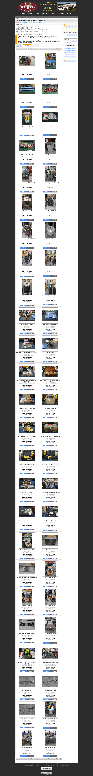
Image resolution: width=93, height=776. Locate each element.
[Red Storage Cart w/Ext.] (50, 624)
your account (29, 17)
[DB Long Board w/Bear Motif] (27, 624)
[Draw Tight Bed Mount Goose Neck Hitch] (27, 568)
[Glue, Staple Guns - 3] (27, 145)
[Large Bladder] (27, 286)
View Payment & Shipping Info (70, 52)
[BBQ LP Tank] (50, 229)
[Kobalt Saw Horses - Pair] (27, 88)
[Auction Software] (46, 773)
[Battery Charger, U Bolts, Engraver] (50, 60)
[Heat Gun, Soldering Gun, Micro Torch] (50, 116)
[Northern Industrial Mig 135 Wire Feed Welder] (27, 229)
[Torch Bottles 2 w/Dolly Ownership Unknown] (50, 173)
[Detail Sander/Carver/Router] (27, 483)
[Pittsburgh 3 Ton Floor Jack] (50, 257)
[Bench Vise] (50, 343)
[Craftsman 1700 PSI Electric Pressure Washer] (27, 257)
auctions (17, 17)
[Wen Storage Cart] (27, 738)
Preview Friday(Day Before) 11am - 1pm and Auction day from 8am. (32, 22)
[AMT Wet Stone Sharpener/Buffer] (27, 427)
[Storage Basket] (50, 145)
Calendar (30, 13)
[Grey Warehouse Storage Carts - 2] (50, 653)
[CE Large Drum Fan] (27, 60)
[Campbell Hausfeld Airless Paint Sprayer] (50, 483)
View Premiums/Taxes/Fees (70, 50)
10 (54, 48)
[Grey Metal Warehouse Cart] (50, 709)
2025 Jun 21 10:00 (27, 46)
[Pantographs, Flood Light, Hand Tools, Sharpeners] (27, 371)
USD (22, 21)
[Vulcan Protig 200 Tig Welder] (50, 201)
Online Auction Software (47, 770)
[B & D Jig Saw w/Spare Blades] (27, 399)
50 (58, 48)
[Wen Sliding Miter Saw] (27, 315)
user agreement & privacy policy (57, 763)
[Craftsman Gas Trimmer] (27, 709)
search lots (22, 17)
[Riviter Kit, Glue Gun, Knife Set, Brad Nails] (27, 343)
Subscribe (61, 13)
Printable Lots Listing (70, 56)
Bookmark (30, 78)
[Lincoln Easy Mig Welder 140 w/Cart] (27, 173)
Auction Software (48, 774)
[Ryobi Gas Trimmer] (50, 681)
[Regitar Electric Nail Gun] (50, 511)
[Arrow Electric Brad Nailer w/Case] (27, 511)
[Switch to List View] (61, 51)
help (34, 17)
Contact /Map (53, 13)
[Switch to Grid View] (59, 51)
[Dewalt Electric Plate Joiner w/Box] (50, 455)
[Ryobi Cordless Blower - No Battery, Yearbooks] (27, 653)
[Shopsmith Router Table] (27, 201)
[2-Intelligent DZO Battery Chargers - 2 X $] (27, 116)
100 (60, 48)
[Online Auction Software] (46, 769)
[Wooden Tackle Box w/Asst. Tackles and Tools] (50, 371)
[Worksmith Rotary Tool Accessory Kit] (50, 427)
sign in (68, 17)
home (31, 763)
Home (23, 13)
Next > (48, 48)
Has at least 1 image (68, 42)
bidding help (48, 763)
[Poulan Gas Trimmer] (27, 681)
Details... (23, 78)
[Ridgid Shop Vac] (50, 568)
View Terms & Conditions (70, 54)
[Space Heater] (50, 540)
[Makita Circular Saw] (50, 399)
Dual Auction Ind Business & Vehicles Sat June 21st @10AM (30, 18)
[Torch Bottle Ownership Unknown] (50, 286)
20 (56, 48)
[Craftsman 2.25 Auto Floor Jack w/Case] (50, 88)
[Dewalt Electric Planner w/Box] (27, 455)
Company (37, 13)
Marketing (44, 13)
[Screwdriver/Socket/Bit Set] (50, 315)
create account (74, 17)
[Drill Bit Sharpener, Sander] (27, 540)
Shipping (69, 13)
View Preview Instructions (70, 48)
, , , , (40, 21)
